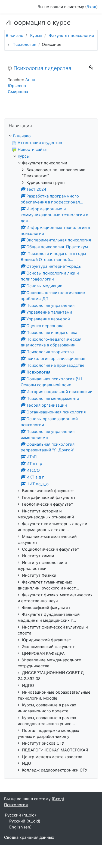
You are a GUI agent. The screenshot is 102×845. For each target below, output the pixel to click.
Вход (91, 6)
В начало (14, 35)
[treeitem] (51, 136)
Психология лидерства (43, 68)
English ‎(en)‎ (20, 827)
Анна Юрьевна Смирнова (21, 85)
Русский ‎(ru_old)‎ (20, 815)
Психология (24, 44)
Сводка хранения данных (29, 837)
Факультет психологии (71, 35)
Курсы (36, 35)
